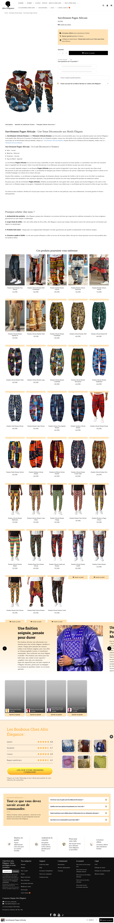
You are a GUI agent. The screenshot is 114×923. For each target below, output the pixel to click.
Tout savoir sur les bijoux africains (83, 875)
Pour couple (24, 870)
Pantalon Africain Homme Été (99, 334)
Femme (29, 3)
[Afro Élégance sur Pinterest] (55, 915)
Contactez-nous (43, 877)
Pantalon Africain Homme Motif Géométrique (35, 288)
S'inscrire (15, 871)
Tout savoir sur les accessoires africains (82, 886)
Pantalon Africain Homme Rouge (99, 426)
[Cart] (111, 5)
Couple (38, 3)
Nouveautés (24, 889)
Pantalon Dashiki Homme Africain (57, 288)
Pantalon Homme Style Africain (15, 610)
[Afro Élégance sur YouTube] (59, 915)
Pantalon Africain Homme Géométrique (57, 334)
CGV (96, 864)
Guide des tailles (44, 864)
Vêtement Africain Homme (13, 143)
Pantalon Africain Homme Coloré (57, 610)
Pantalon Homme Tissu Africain (78, 518)
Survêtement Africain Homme (15, 13)
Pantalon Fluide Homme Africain (15, 472)
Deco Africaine (70, 3)
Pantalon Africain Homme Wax (99, 472)
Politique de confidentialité (102, 870)
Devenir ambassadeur (64, 867)
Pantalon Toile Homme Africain (15, 426)
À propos (60, 870)
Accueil (6, 13)
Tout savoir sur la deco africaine (82, 881)
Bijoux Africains (55, 3)
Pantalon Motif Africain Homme (35, 610)
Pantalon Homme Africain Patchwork (78, 288)
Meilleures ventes (26, 886)
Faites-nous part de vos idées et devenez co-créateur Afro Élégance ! (81, 83)
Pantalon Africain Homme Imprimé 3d (15, 334)
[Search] (103, 5)
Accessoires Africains (26, 7)
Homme (20, 3)
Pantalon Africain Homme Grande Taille (78, 472)
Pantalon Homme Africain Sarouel (99, 288)
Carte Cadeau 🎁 (64, 7)
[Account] (107, 5)
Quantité (61, 49)
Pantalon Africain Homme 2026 (78, 334)
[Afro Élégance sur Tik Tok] (63, 915)
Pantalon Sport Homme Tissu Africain (15, 288)
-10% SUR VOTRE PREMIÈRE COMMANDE (30, 771)
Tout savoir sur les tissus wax (83, 865)
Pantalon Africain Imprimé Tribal (36, 334)
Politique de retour (100, 867)
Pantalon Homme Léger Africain (36, 426)
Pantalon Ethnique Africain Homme (36, 472)
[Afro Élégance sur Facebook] (50, 915)
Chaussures (42, 7)
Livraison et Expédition (46, 870)
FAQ (40, 867)
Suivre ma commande (45, 874)
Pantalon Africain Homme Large (36, 380)
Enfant (44, 3)
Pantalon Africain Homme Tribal (15, 380)
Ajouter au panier (79, 577)
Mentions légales (99, 874)
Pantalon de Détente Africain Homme (57, 472)
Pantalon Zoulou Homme (99, 564)
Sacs (52, 7)
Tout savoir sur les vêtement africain (81, 870)
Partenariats (61, 864)
